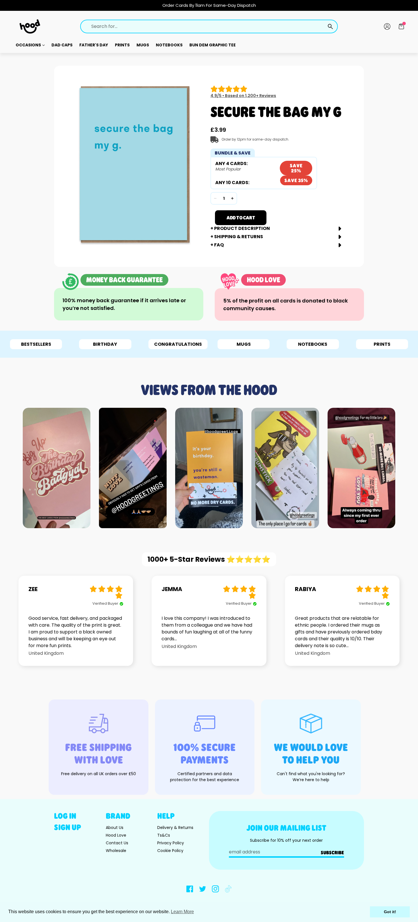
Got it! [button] (390, 911)
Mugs (142, 45)
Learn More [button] (182, 911)
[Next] (388, 468)
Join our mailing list (286, 827)
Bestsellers (36, 344)
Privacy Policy (170, 843)
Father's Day (93, 45)
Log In (65, 815)
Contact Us (117, 843)
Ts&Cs (163, 835)
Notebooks (169, 45)
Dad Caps (62, 45)
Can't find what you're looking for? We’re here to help (311, 777)
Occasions (29, 45)
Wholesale (116, 850)
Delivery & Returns (175, 827)
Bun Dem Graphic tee (212, 45)
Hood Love (116, 835)
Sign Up (67, 827)
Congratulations (178, 344)
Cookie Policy (170, 850)
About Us (114, 827)
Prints (122, 45)
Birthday (105, 344)
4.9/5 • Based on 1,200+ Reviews (243, 95)
